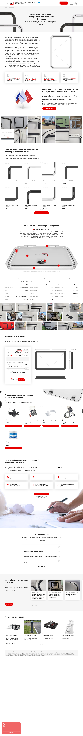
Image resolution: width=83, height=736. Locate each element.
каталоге (8, 158)
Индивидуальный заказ (41, 494)
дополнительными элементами (25, 54)
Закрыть (11, 732)
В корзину (21, 379)
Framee (26, 290)
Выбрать (76, 284)
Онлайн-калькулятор (49, 108)
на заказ (26, 278)
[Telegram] (39, 2)
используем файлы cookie (8, 729)
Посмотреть (75, 293)
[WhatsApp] (37, 2)
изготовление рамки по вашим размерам (27, 158)
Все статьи (9, 604)
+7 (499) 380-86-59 (31, 2)
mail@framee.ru (30, 3)
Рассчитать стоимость (41, 212)
